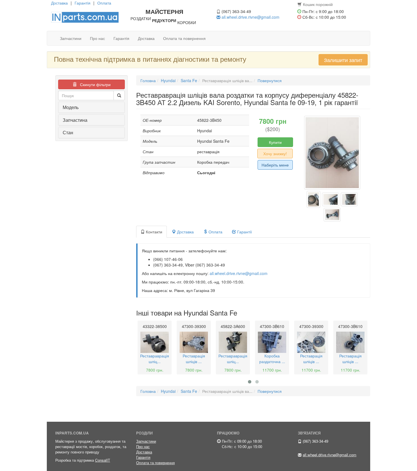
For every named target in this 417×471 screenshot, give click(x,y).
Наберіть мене (275, 165)
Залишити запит (343, 59)
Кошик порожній (318, 4)
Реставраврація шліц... (154, 358)
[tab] (91, 107)
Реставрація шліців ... (194, 358)
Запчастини (70, 38)
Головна (148, 80)
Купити (275, 142)
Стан (68, 132)
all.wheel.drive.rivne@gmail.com (250, 17)
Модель (71, 107)
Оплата (104, 3)
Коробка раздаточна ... (272, 358)
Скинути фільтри (94, 84)
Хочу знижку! (275, 153)
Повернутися (270, 80)
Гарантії (244, 232)
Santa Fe (189, 80)
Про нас (97, 38)
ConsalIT (102, 460)
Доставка (59, 3)
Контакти (153, 232)
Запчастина (75, 120)
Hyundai (168, 80)
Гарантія (82, 3)
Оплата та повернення (184, 38)
